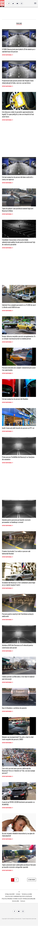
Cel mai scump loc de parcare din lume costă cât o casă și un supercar (17, 178)
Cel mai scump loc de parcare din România (15, 399)
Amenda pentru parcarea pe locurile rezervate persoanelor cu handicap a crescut (16, 521)
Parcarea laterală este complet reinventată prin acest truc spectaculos (19, 368)
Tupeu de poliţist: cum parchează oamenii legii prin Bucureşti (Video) (17, 209)
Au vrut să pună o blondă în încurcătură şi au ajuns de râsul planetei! (18, 834)
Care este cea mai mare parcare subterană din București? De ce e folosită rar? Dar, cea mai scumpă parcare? (18, 770)
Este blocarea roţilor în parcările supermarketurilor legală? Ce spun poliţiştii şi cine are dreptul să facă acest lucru (18, 114)
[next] (16, 880)
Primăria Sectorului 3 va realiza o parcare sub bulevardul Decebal (16, 552)
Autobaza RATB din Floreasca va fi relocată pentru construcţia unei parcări (17, 646)
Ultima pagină (31, 879)
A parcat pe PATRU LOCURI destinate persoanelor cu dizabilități (18, 803)
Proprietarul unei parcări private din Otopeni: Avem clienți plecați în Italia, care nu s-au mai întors (17, 81)
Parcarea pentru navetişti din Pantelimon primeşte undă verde (18, 615)
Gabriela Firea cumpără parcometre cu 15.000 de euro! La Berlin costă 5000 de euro (19, 306)
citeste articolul (7, 55)
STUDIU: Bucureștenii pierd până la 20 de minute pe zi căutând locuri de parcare (18, 50)
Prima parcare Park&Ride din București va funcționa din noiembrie (18, 458)
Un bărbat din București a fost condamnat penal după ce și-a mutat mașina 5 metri (18, 583)
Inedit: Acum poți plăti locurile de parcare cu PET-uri (18, 428)
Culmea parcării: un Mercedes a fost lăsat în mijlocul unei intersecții (18, 677)
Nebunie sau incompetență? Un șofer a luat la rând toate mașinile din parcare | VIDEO (17, 738)
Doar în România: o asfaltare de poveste (14, 708)
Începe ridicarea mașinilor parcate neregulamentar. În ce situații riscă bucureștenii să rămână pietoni (18, 337)
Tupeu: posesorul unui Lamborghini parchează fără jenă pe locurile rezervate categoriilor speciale (19, 866)
